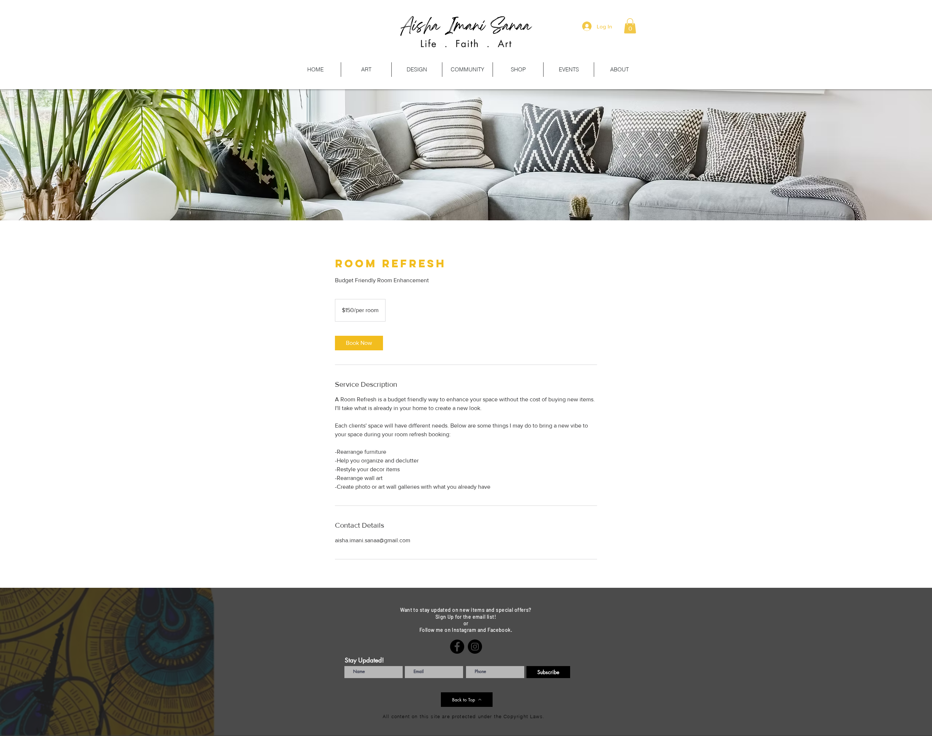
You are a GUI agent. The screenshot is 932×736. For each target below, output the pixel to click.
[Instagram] (475, 646)
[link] (359, 343)
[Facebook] (457, 646)
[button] (630, 26)
